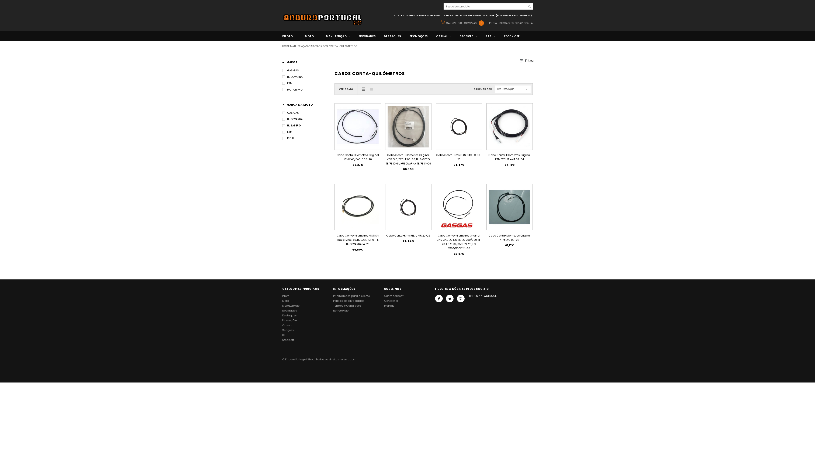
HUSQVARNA (295, 77)
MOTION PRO (294, 89)
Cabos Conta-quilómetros (338, 46)
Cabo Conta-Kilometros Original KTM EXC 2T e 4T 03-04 (509, 157)
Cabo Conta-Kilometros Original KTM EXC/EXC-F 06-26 (358, 157)
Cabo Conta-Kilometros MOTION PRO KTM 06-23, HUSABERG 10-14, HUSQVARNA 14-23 (358, 240)
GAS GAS (293, 70)
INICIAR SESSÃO (499, 23)
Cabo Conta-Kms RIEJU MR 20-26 (408, 235)
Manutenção (299, 46)
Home (285, 46)
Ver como (346, 89)
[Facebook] (439, 298)
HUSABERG (294, 125)
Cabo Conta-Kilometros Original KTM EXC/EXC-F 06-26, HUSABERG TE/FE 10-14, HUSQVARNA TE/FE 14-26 (408, 159)
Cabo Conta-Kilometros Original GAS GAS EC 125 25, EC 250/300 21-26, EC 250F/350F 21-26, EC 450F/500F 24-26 (459, 242)
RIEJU (290, 138)
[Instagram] (461, 298)
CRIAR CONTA (524, 23)
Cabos (313, 46)
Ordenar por (483, 89)
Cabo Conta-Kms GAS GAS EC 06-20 (459, 157)
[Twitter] (450, 298)
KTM (289, 83)
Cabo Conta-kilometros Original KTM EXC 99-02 (510, 238)
